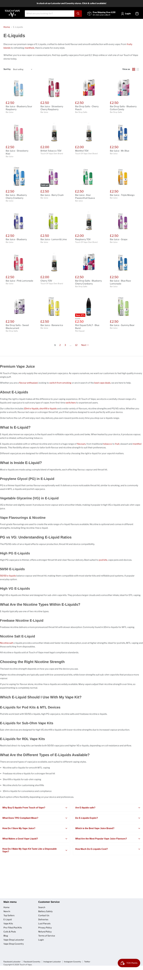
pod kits (103, 560)
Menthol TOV (82, 150)
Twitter (87, 961)
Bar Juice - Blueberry (16, 239)
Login (41, 940)
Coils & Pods (9, 931)
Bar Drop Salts (81, 112)
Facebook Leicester (12, 961)
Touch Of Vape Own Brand (51, 153)
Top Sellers (9, 915)
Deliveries (43, 919)
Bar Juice (9, 112)
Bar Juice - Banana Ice (51, 325)
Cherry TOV (46, 280)
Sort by (7, 69)
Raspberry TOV (83, 239)
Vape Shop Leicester (13, 940)
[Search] (78, 13)
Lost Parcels (44, 923)
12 (76, 345)
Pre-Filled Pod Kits (12, 927)
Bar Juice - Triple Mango (122, 195)
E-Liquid (7, 919)
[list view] (138, 69)
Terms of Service (46, 935)
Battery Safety (45, 911)
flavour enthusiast (28, 382)
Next (84, 345)
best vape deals (102, 382)
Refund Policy (45, 931)
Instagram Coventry (72, 961)
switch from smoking (60, 382)
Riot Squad (79, 331)
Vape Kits (8, 923)
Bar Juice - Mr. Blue (119, 150)
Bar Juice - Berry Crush (52, 195)
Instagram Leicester (52, 961)
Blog (5, 935)
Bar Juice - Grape (118, 239)
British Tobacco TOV (50, 150)
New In (6, 911)
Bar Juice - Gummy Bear (122, 325)
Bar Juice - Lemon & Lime (53, 239)
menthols (29, 48)
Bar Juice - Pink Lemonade (19, 280)
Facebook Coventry (32, 961)
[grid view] (134, 69)
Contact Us (43, 915)
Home (6, 27)
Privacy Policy (45, 927)
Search (41, 907)
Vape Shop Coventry (13, 944)
